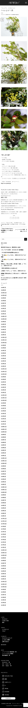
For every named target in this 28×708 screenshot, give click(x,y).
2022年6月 (3, 379)
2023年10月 (3, 342)
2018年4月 (3, 508)
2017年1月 (3, 547)
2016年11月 (3, 552)
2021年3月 (3, 418)
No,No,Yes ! (5, 619)
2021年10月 (3, 400)
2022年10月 (3, 374)
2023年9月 (3, 345)
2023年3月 (3, 361)
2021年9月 (3, 403)
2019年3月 (3, 481)
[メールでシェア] (16, 218)
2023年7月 (3, 350)
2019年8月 (3, 468)
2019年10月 (3, 463)
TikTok (6, 688)
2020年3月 (3, 450)
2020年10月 (3, 431)
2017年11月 (3, 521)
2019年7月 (3, 471)
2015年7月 (3, 594)
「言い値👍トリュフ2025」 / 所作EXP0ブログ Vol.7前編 (13, 260)
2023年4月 (3, 358)
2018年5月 (3, 505)
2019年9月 (3, 466)
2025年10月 (3, 295)
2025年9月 (3, 298)
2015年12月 (3, 581)
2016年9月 (3, 558)
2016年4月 (3, 571)
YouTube (7, 694)
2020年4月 (3, 447)
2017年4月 (3, 539)
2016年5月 (3, 568)
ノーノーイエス (22, 224)
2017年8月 (3, 529)
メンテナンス (5, 629)
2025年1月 (3, 313)
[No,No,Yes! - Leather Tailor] (14, 3)
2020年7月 (3, 439)
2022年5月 (3, 382)
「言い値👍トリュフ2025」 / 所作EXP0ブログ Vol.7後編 (13, 256)
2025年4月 (3, 311)
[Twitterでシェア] (13, 218)
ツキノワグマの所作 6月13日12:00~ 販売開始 (12, 249)
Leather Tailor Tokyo (5, 224)
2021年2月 (3, 421)
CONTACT (8, 698)
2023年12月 (3, 337)
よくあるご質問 (6, 639)
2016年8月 (3, 560)
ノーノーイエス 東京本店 (8, 651)
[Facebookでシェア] (11, 218)
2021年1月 (3, 424)
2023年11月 (3, 340)
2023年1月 (3, 366)
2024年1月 (3, 334)
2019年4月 (3, 479)
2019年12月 (3, 458)
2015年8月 (3, 592)
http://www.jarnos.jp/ (6, 183)
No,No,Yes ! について (7, 638)
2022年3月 (3, 387)
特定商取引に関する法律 (6, 703)
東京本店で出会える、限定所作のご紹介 (11, 247)
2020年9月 (3, 434)
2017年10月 (3, 523)
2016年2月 (3, 576)
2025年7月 (3, 303)
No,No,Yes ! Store (9, 676)
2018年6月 (3, 502)
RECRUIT (3, 644)
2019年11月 (3, 460)
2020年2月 (3, 452)
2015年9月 (3, 589)
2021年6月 (3, 410)
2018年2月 (3, 513)
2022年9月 (3, 376)
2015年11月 (3, 584)
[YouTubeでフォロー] (3, 695)
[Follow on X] (3, 685)
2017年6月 (3, 534)
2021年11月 (3, 397)
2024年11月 (3, 316)
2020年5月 (3, 445)
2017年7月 (3, 531)
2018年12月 (3, 487)
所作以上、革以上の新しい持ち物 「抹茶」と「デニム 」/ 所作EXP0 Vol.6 (13, 264)
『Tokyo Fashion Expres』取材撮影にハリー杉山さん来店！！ (7, 230)
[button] (26, 3)
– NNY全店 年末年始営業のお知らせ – (10, 252)
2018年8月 (3, 497)
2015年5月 (3, 600)
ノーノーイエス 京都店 (7, 653)
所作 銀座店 (5, 655)
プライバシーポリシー (16, 703)
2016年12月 (3, 550)
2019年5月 (3, 476)
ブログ (3, 631)
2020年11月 (3, 429)
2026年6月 (3, 290)
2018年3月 (3, 510)
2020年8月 (3, 437)
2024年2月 (3, 332)
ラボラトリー (8, 682)
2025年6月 (3, 305)
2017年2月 (3, 544)
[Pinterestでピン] (18, 218)
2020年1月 (3, 455)
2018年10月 (3, 492)
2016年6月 (3, 565)
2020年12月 (3, 426)
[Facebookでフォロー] (3, 692)
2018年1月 (3, 515)
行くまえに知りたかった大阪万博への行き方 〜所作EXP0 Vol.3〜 (13, 278)
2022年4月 (3, 384)
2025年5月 (3, 308)
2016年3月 (3, 573)
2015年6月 (3, 597)
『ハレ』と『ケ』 (9, 222)
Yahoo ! (7, 665)
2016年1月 (3, 578)
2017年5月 (3, 537)
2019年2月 (3, 484)
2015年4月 (3, 602)
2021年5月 (3, 413)
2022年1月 (3, 392)
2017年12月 (3, 518)
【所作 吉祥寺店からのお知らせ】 (9, 268)
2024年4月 (3, 326)
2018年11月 (3, 489)
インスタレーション (18, 222)
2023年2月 (3, 363)
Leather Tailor (14, 14)
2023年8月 (3, 347)
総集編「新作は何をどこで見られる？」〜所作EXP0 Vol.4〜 (14, 274)
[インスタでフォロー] (3, 676)
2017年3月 (3, 542)
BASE (7, 664)
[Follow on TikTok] (3, 688)
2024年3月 (3, 329)
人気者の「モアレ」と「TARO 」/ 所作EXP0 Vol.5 (13, 270)
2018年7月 (3, 500)
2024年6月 (3, 321)
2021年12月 (3, 395)
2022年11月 (3, 371)
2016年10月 (3, 555)
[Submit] (25, 239)
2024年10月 (3, 319)
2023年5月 (3, 355)
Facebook (7, 691)
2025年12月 (3, 292)
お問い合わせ (5, 641)
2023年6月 (3, 353)
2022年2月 (3, 389)
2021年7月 (3, 408)
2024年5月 (3, 324)
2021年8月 (3, 405)
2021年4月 (3, 416)
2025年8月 (3, 300)
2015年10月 (3, 586)
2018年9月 (3, 494)
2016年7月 (3, 563)
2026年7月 (3, 287)
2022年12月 (3, 368)
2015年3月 (3, 605)
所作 (3, 622)
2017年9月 (3, 526)
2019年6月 (3, 474)
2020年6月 (3, 442)
